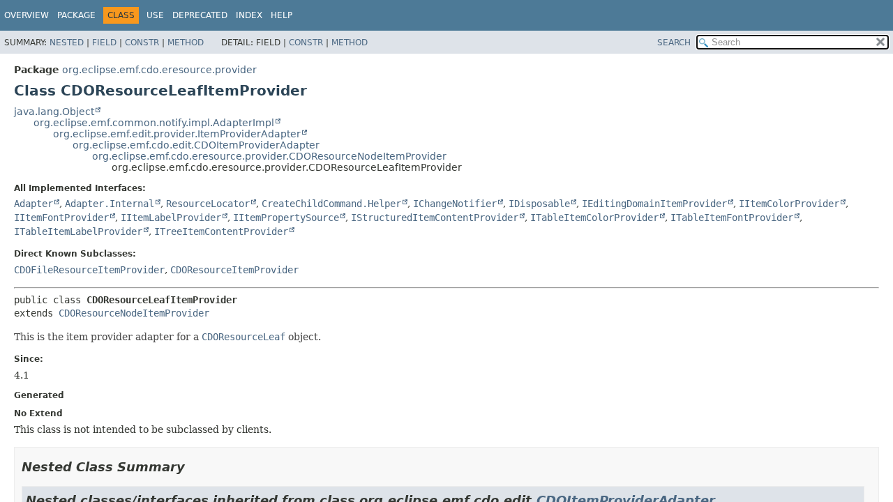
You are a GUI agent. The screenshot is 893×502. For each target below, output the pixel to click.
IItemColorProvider (789, 203)
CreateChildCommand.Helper (331, 203)
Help (281, 15)
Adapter (33, 203)
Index (249, 15)
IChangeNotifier (455, 203)
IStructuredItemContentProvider (434, 217)
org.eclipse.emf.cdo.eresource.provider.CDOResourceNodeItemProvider (269, 156)
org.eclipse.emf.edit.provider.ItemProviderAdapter (177, 133)
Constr (142, 42)
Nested (67, 42)
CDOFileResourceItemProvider (89, 269)
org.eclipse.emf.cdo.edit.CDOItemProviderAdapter (196, 145)
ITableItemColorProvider (594, 217)
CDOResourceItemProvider (234, 269)
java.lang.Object (54, 111)
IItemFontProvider (61, 217)
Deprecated (199, 15)
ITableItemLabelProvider (78, 231)
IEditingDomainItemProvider (654, 203)
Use (155, 15)
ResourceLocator (208, 203)
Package (76, 15)
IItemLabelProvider (171, 217)
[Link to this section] (194, 466)
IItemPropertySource (286, 217)
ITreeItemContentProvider (221, 231)
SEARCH (674, 42)
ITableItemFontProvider (731, 217)
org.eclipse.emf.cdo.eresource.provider (159, 69)
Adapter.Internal (109, 203)
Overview (26, 15)
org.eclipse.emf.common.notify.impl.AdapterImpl (153, 122)
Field (104, 42)
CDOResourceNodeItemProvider (134, 313)
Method (185, 42)
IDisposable (539, 203)
